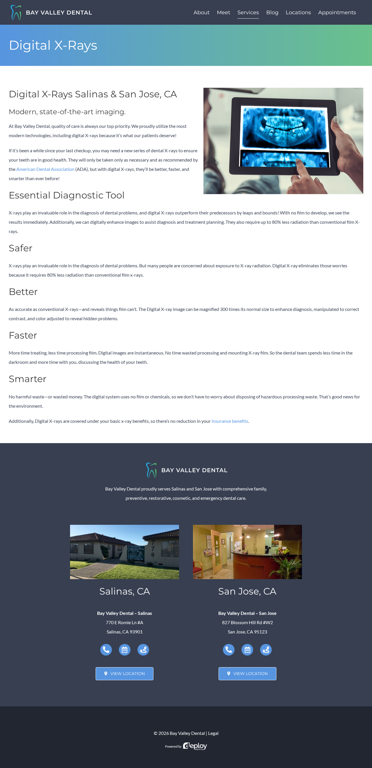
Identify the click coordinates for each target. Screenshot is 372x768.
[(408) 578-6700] (229, 650)
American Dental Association (45, 169)
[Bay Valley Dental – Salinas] (124, 527)
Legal (213, 733)
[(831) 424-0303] (106, 650)
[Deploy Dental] (195, 746)
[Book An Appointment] (124, 650)
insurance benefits (230, 421)
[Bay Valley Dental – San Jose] (247, 527)
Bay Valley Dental (187, 733)
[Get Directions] (143, 650)
